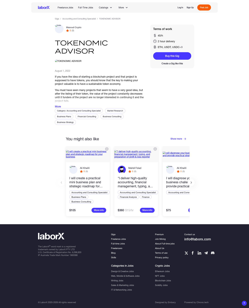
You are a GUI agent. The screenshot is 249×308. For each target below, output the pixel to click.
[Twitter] (186, 253)
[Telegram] (206, 253)
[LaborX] (44, 7)
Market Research (115, 110)
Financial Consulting (87, 116)
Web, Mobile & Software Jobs (125, 276)
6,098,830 (76, 252)
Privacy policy (162, 257)
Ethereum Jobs (162, 271)
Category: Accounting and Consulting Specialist (79, 110)
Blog (113, 252)
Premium (159, 234)
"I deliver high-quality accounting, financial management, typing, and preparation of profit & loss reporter (135, 182)
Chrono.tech (203, 302)
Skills (113, 257)
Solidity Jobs (161, 285)
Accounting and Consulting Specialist (79, 18)
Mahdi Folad (134, 168)
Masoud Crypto (73, 27)
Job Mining (160, 239)
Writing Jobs (117, 280)
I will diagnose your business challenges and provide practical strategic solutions (184, 182)
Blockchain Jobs (163, 280)
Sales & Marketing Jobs (122, 285)
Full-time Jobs (118, 243)
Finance (145, 197)
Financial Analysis (128, 197)
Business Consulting (112, 116)
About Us (159, 248)
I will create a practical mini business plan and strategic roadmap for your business (85, 182)
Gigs (57, 18)
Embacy (172, 302)
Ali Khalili (85, 168)
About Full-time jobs (165, 243)
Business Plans (64, 116)
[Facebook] (192, 253)
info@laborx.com (197, 239)
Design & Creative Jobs (122, 271)
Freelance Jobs (65, 7)
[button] (191, 182)
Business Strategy (65, 122)
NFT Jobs (160, 276)
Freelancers (116, 248)
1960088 (73, 255)
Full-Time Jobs (85, 7)
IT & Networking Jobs (121, 289)
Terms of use (161, 252)
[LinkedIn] (199, 253)
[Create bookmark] (107, 149)
